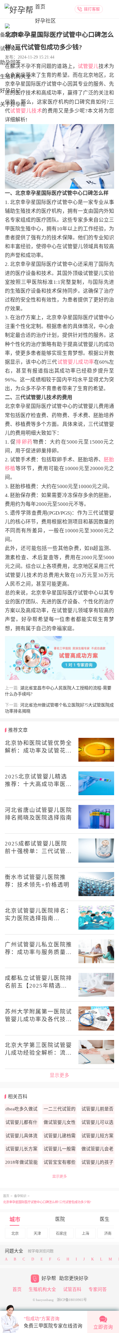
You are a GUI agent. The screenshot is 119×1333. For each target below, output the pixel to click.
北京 (15, 1233)
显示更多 (59, 1075)
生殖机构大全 (42, 1289)
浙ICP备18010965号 (72, 1300)
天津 (37, 1233)
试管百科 (72, 1289)
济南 (107, 1233)
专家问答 (97, 1289)
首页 (40, 7)
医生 (105, 1219)
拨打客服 (92, 9)
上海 (85, 1233)
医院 (60, 1219)
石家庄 (61, 1233)
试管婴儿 (88, 66)
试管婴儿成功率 (75, 362)
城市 (14, 1220)
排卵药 (24, 442)
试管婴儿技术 (26, 111)
